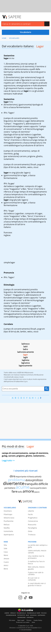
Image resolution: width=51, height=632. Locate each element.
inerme (33, 488)
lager (25, 354)
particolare (41, 488)
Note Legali (20, 620)
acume (22, 487)
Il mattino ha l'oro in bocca (36, 562)
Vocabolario (14, 38)
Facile (30, 514)
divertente (13, 483)
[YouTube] (30, 597)
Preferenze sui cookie (22, 622)
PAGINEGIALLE (21, 613)
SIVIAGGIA (33, 615)
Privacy (29, 620)
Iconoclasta (8, 531)
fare (14, 491)
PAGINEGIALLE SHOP (33, 613)
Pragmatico (32, 518)
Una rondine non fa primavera (36, 557)
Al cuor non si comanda (33, 579)
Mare (6, 555)
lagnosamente (25, 365)
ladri (25, 346)
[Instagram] (20, 597)
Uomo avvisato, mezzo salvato (37, 551)
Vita (5, 545)
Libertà (31, 511)
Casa (6, 552)
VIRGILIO (13, 613)
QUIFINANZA (41, 615)
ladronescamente (25, 352)
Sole (5, 548)
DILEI (27, 615)
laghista (25, 360)
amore (28, 491)
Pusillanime (8, 521)
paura (36, 492)
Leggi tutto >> (8, 460)
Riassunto (32, 524)
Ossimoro (8, 511)
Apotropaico (9, 534)
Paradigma (32, 528)
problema (16, 479)
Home (4, 38)
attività (38, 476)
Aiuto (33, 622)
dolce (28, 480)
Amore (6, 558)
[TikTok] (25, 597)
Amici (6, 565)
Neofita (7, 528)
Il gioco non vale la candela (35, 573)
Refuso (6, 524)
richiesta (30, 476)
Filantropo (8, 514)
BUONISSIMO (22, 617)
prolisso (37, 480)
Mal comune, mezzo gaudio (36, 568)
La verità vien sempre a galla (37, 546)
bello (20, 491)
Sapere (14, 16)
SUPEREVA (30, 617)
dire (12, 476)
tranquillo (31, 484)
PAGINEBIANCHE (11, 615)
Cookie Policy (38, 620)
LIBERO (6, 613)
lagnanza (25, 362)
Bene (6, 569)
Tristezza (31, 534)
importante (20, 476)
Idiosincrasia (9, 518)
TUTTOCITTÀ (21, 615)
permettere (9, 488)
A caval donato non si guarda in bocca (37, 584)
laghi (25, 357)
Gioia (30, 531)
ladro (25, 349)
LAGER (18, 372)
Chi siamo (12, 620)
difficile (43, 484)
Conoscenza (33, 521)
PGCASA (44, 613)
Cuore (6, 562)
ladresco (26, 343)
